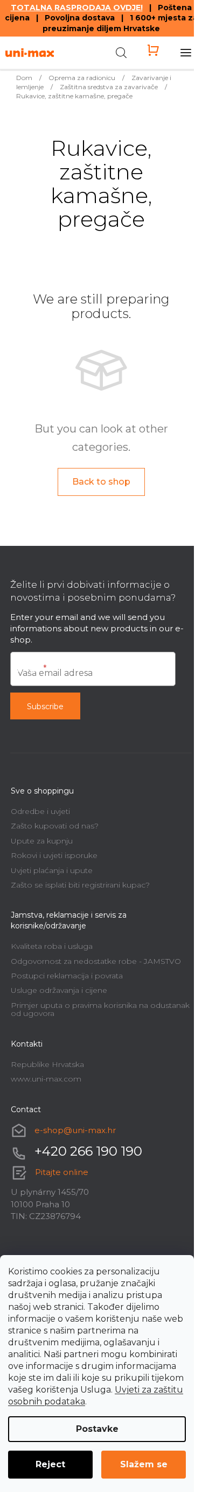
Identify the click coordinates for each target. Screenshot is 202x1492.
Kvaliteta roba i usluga (52, 946)
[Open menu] (186, 53)
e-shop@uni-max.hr (75, 1130)
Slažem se (144, 1464)
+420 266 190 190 (88, 1151)
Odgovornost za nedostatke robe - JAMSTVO (96, 961)
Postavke (97, 1429)
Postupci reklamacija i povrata (67, 976)
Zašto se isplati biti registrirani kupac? (80, 885)
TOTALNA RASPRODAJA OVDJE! (77, 7)
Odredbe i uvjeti (40, 811)
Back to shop (101, 482)
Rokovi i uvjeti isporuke (54, 855)
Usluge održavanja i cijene (59, 990)
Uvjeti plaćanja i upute (52, 870)
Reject (50, 1464)
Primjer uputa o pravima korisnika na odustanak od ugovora (100, 1009)
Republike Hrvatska (47, 1064)
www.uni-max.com (46, 1079)
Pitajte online (61, 1172)
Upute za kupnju (42, 841)
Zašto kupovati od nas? (55, 826)
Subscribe (45, 706)
